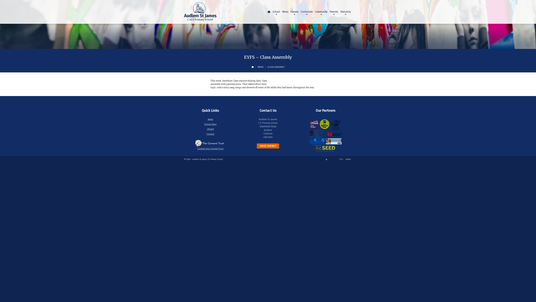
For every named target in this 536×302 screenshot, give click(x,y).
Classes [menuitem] (294, 11)
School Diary (210, 124)
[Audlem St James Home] (195, 6)
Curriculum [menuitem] (307, 11)
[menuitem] (268, 12)
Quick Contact (268, 146)
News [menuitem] (285, 11)
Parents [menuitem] (334, 11)
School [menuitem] (276, 11)
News (261, 67)
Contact (210, 134)
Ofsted (210, 129)
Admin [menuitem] (348, 159)
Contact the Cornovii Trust (210, 148)
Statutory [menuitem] (345, 11)
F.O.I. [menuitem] (341, 159)
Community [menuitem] (321, 11)
